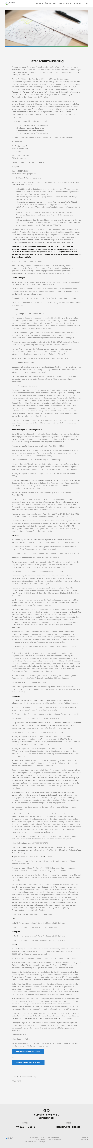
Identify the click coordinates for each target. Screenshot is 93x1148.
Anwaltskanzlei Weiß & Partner (28, 1063)
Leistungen (57, 3)
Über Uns (48, 3)
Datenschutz (84, 1140)
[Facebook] (45, 1110)
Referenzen (67, 3)
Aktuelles (77, 3)
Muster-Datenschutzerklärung (28, 1051)
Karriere (85, 3)
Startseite (39, 3)
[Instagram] (48, 1110)
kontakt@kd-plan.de (68, 1126)
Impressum (85, 1138)
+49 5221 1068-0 (24, 1126)
